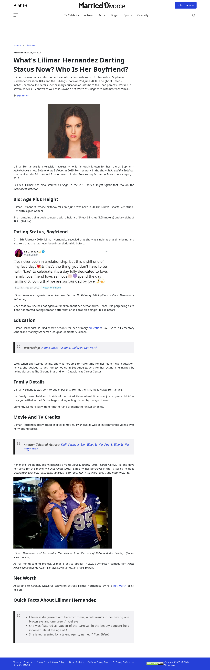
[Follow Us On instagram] (25, 5)
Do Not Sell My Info (22, 665)
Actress (88, 15)
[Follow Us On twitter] (20, 5)
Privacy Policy (43, 662)
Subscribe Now (185, 5)
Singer (115, 15)
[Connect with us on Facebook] (15, 5)
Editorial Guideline (75, 662)
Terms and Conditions (23, 662)
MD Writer (23, 95)
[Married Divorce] (101, 5)
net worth (119, 585)
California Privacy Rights (98, 662)
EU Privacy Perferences (123, 662)
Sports (128, 15)
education (95, 328)
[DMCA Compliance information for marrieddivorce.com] (155, 663)
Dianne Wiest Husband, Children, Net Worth (69, 348)
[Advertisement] (39, 26)
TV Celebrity (71, 15)
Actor (102, 15)
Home (17, 45)
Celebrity (142, 15)
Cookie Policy (58, 662)
